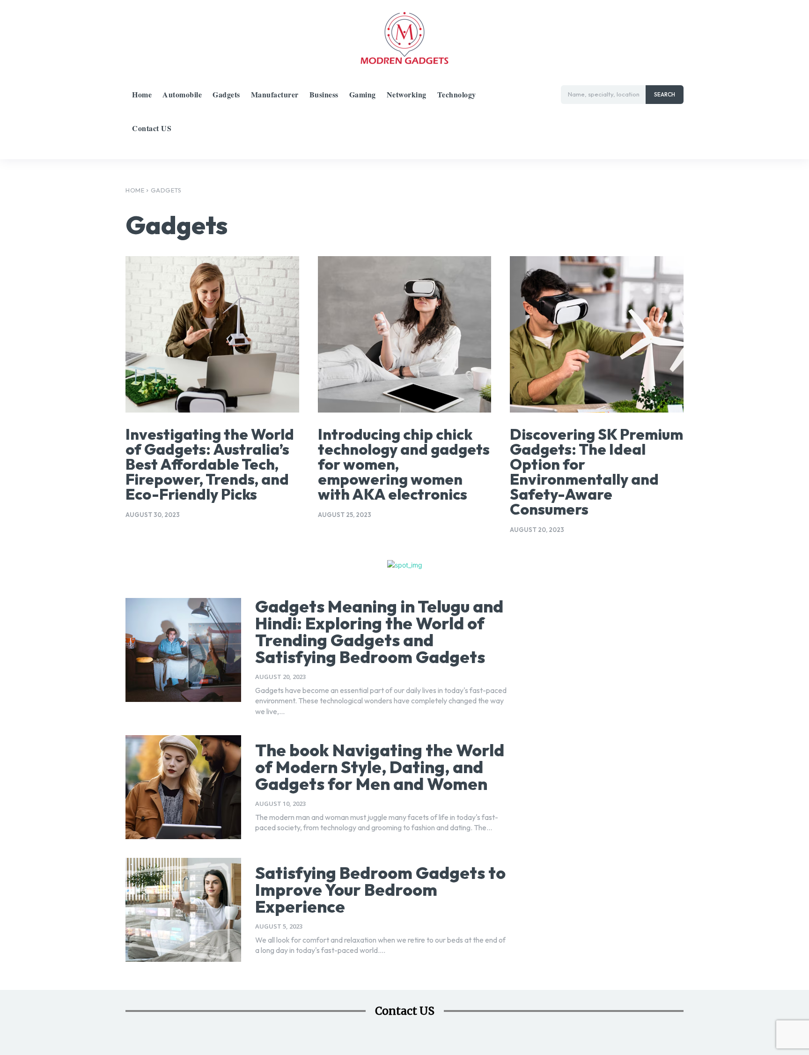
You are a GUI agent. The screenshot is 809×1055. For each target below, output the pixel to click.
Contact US (404, 1011)
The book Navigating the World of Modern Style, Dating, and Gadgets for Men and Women (379, 766)
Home (134, 190)
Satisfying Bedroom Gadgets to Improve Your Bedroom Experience (380, 889)
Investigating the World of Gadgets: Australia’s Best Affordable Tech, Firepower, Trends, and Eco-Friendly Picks (209, 464)
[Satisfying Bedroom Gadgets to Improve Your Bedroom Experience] (183, 910)
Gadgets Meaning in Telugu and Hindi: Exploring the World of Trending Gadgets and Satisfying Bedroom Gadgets (379, 631)
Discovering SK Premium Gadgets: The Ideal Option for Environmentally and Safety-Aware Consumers (596, 471)
